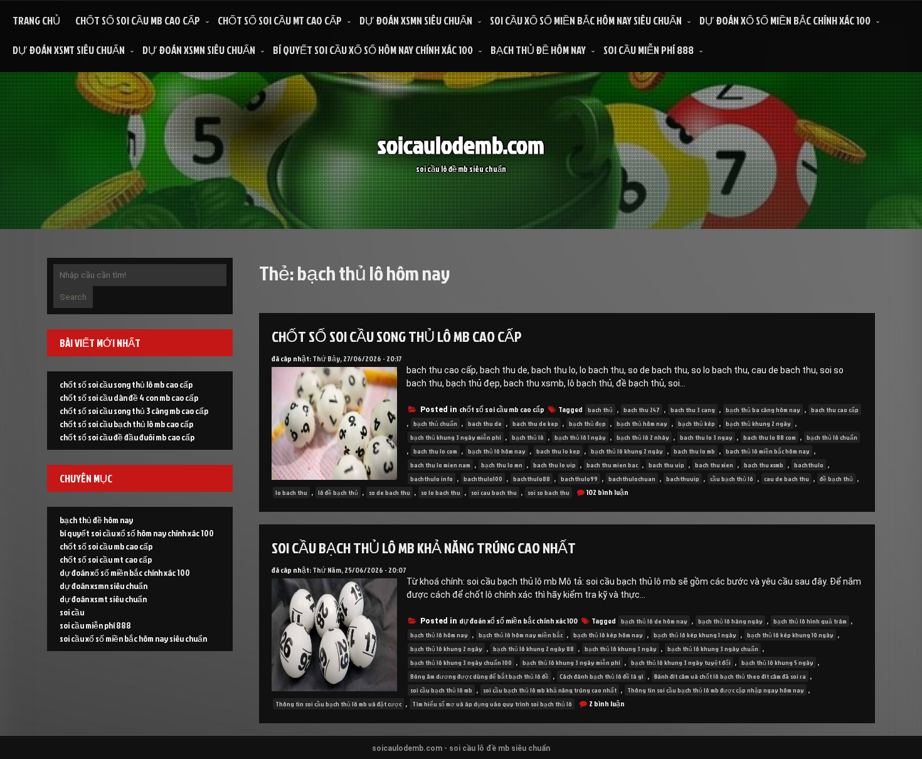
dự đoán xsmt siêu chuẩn (69, 50)
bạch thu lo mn (501, 464)
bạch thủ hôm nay (642, 423)
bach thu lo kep (558, 451)
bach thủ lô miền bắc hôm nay (768, 451)
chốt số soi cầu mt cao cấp (280, 20)
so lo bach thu (440, 492)
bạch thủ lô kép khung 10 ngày (790, 634)
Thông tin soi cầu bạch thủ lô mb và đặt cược (338, 703)
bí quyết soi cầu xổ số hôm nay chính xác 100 (373, 50)
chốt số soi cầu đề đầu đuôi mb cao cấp (127, 437)
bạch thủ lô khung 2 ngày (627, 451)
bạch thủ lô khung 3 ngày (621, 648)
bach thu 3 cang (692, 409)
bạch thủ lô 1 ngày (580, 437)
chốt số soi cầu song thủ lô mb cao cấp (397, 336)
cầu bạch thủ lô (731, 478)
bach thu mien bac (612, 464)
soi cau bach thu (494, 492)
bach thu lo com (435, 451)
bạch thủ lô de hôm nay (654, 621)
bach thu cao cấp (835, 409)
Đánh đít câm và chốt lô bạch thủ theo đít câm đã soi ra (730, 676)
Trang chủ (36, 20)
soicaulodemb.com (461, 144)
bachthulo (809, 464)
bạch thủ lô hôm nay (497, 451)
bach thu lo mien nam (440, 464)
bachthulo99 (579, 478)
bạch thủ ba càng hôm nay (763, 409)
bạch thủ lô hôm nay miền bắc (521, 634)
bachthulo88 (531, 478)
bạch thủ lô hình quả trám (810, 621)
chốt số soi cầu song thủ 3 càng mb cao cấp (134, 411)
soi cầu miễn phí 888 (648, 50)
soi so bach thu (548, 492)
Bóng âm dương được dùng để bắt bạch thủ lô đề (479, 676)
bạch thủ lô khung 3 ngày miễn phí (571, 662)
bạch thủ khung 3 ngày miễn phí (455, 437)
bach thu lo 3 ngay (706, 437)
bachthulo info (431, 478)
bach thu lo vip (554, 464)
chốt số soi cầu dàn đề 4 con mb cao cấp (129, 397)
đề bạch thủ (836, 478)
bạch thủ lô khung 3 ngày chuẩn (712, 648)
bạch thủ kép (696, 423)
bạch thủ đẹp (587, 423)
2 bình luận (607, 703)
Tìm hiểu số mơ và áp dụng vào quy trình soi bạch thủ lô (492, 703)
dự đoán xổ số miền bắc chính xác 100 (785, 20)
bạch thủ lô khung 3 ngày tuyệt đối (681, 662)
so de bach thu (389, 492)
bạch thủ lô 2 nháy (643, 437)
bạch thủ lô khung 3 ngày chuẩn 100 (461, 662)
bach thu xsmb (763, 464)
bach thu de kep (535, 423)
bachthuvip (682, 478)
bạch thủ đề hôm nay (538, 50)
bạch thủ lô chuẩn (832, 437)
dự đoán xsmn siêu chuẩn (415, 20)
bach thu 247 (641, 409)
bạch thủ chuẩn (435, 423)
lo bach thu (291, 492)
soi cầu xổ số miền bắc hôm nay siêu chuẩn (586, 20)
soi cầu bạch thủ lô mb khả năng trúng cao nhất (424, 547)
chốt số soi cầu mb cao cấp (137, 20)
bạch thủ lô (528, 437)
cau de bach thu (786, 478)
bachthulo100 (483, 478)
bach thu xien (714, 464)
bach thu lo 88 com (769, 437)
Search (73, 297)
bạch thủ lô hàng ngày (730, 621)
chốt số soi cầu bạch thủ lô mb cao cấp (126, 424)
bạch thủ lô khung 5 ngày (777, 662)
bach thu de (485, 423)
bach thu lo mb (694, 451)
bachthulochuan (631, 478)
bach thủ (600, 409)
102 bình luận (607, 492)
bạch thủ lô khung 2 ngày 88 (533, 648)
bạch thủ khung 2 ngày (758, 423)
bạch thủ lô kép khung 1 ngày (695, 634)
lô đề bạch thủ (338, 492)
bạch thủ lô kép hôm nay (608, 634)
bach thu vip (666, 464)
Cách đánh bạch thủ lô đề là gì (601, 676)
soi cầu (72, 612)
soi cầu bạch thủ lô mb (441, 690)
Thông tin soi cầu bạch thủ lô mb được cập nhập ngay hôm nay (715, 690)
